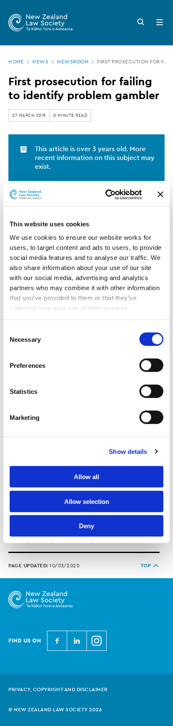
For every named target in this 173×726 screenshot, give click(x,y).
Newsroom (72, 61)
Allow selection (86, 501)
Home (16, 61)
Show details (128, 451)
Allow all (86, 476)
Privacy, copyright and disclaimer (58, 689)
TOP (146, 565)
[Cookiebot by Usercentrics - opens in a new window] (107, 194)
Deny (86, 525)
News (40, 61)
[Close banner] (160, 194)
